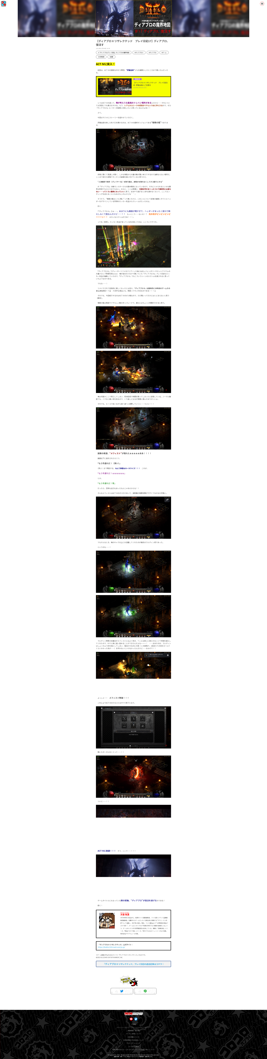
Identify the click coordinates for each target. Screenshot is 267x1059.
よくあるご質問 (133, 1046)
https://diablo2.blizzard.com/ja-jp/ (111, 947)
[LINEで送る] (145, 991)
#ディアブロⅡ (139, 53)
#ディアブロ (152, 53)
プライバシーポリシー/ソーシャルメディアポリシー (133, 1027)
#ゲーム (164, 53)
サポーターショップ (133, 1043)
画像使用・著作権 (133, 1031)
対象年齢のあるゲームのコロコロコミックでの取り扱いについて (133, 1049)
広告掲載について (133, 1037)
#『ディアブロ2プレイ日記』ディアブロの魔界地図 (113, 53)
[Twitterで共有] (122, 991)
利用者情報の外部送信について (133, 1040)
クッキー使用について (133, 1034)
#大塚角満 (101, 57)
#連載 (111, 57)
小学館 (133, 1024)
